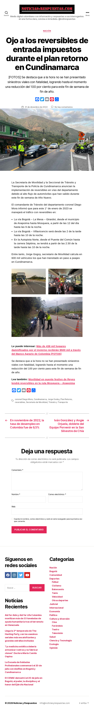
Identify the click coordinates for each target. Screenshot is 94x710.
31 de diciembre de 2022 (36, 107)
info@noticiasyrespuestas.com (55, 703)
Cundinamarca (40, 399)
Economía (54, 611)
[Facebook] (37, 99)
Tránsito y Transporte (58, 402)
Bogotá (53, 571)
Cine (54, 622)
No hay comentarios (63, 107)
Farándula (57, 625)
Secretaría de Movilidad (36, 402)
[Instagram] (14, 575)
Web (13, 506)
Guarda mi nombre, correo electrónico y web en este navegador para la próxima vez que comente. (48, 520)
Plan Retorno (66, 399)
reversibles (20, 402)
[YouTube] (27, 575)
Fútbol (55, 582)
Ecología (54, 644)
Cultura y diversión (59, 618)
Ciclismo (56, 585)
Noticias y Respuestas (25, 703)
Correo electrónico (57, 494)
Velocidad (57, 596)
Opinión (53, 648)
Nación (47, 31)
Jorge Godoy (53, 399)
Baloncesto (58, 589)
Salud (52, 637)
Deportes (54, 578)
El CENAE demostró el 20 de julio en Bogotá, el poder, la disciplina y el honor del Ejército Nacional (23, 681)
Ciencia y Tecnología (60, 640)
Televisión (57, 633)
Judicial (53, 604)
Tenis (55, 593)
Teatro (55, 629)
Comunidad (55, 575)
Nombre (16, 494)
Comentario (17, 470)
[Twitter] (21, 575)
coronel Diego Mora (24, 399)
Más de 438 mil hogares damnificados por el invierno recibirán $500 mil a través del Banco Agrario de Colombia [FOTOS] (46, 350)
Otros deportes (60, 600)
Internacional (56, 607)
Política (53, 615)
